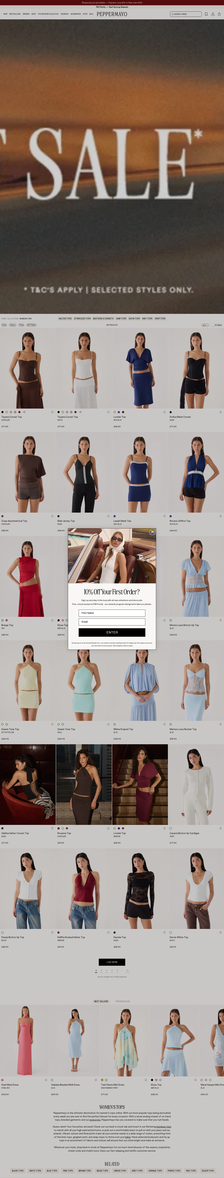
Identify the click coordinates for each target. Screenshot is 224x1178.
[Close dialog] (152, 532)
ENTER (112, 632)
